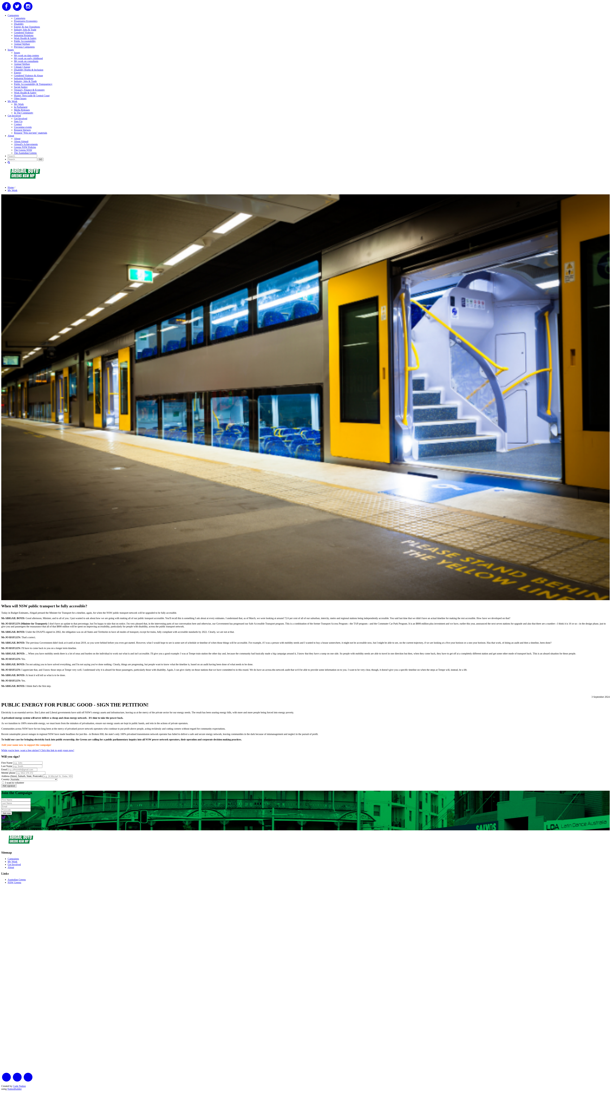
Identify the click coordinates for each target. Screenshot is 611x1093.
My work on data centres (26, 55)
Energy (17, 72)
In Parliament (20, 107)
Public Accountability (25, 41)
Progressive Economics (25, 21)
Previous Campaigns (24, 47)
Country (5, 779)
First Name (6, 762)
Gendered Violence (23, 32)
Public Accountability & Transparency (33, 84)
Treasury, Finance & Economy (29, 90)
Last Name (6, 766)
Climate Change (22, 67)
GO (40, 159)
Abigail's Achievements (26, 144)
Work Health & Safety (25, 38)
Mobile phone (8, 772)
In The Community (23, 112)
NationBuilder (14, 1089)
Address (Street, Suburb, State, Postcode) (22, 776)
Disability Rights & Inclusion (28, 69)
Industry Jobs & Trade (25, 29)
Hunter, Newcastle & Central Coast (31, 95)
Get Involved (14, 115)
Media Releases (22, 110)
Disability (19, 24)
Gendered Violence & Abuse (28, 75)
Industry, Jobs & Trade (25, 81)
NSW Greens (14, 882)
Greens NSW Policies (25, 147)
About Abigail (21, 141)
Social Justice (21, 87)
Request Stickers (22, 130)
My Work (12, 101)
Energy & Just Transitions (27, 26)
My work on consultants (26, 61)
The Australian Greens (25, 153)
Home (11, 187)
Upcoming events (23, 127)
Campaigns (13, 15)
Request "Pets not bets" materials (30, 132)
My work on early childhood (28, 58)
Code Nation (19, 1086)
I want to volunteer (14, 782)
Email (4, 769)
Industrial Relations (23, 35)
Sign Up (18, 121)
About (11, 135)
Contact (18, 124)
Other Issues (20, 98)
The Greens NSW (23, 150)
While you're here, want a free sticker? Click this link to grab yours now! (37, 750)
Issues (11, 49)
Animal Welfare (22, 44)
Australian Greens (17, 879)
